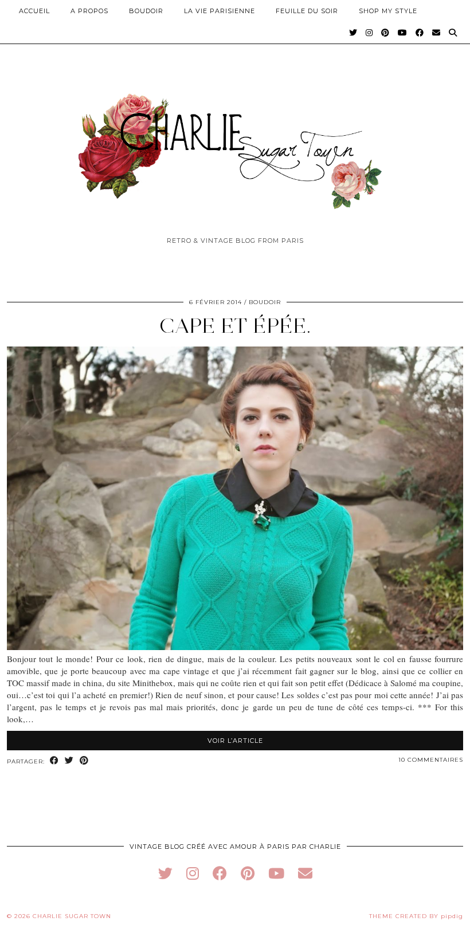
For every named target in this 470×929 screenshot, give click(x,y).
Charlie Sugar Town (72, 916)
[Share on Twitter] (69, 761)
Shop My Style (388, 11)
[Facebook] (420, 33)
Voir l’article (235, 741)
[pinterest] (247, 873)
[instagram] (192, 873)
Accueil (34, 11)
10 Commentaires (430, 759)
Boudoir (146, 11)
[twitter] (165, 873)
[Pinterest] (385, 33)
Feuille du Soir (307, 11)
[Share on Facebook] (54, 761)
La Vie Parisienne (219, 11)
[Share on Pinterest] (84, 761)
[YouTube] (403, 33)
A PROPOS (89, 11)
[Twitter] (353, 33)
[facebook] (220, 873)
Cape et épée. (235, 325)
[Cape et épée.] (235, 646)
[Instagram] (369, 33)
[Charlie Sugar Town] (235, 145)
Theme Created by (416, 916)
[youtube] (276, 873)
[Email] (436, 33)
